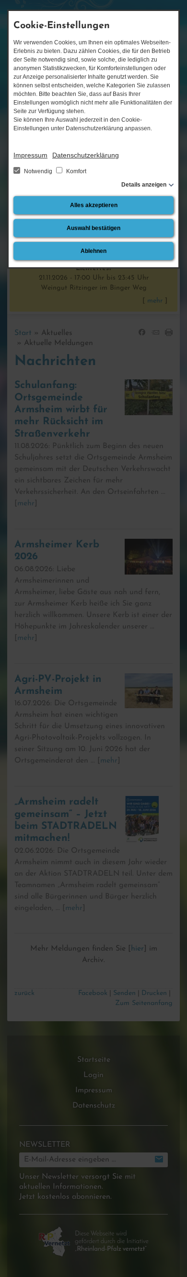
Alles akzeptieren (93, 205)
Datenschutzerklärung (85, 155)
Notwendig (38, 171)
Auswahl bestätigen (93, 228)
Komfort (75, 171)
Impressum (30, 155)
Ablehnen (93, 251)
